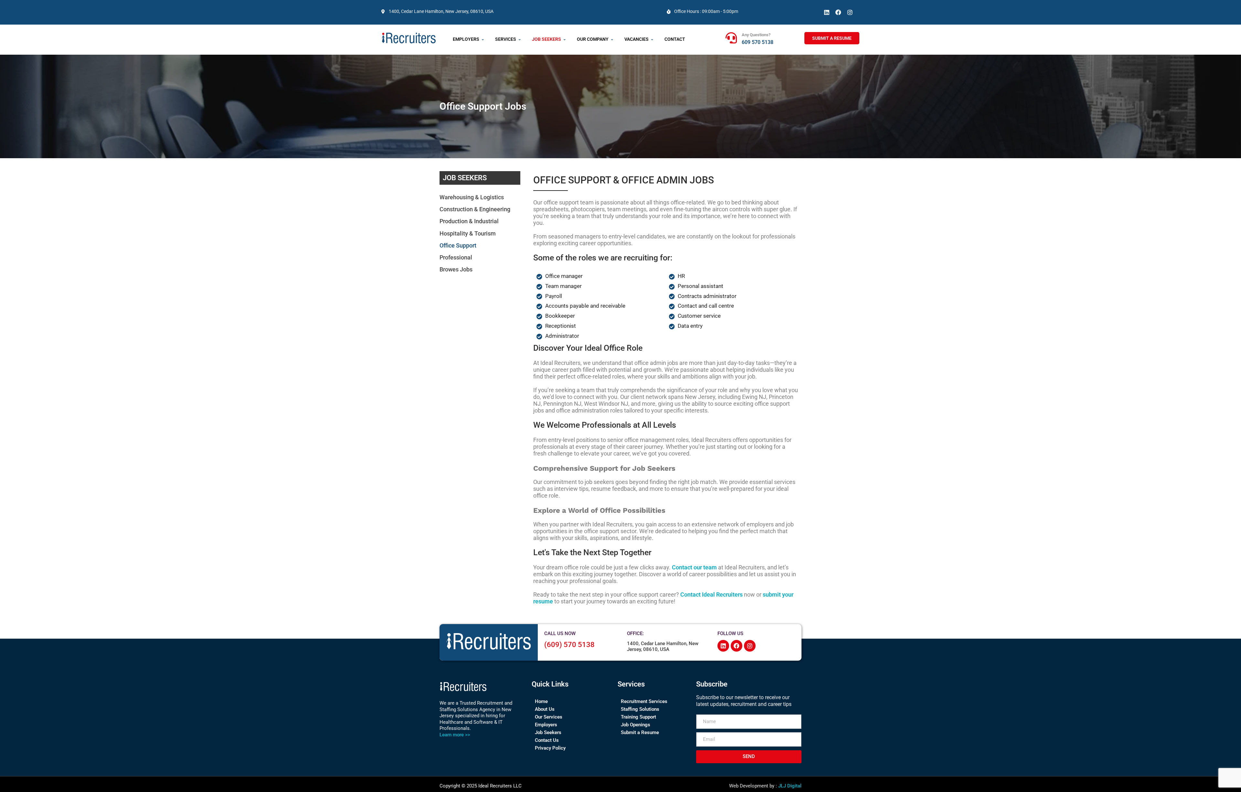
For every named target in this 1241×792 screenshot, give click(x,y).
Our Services (548, 717)
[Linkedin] (827, 12)
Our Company (593, 39)
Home (541, 701)
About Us (545, 709)
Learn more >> (455, 735)
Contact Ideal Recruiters (711, 594)
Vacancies (636, 39)
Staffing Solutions (640, 709)
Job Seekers (546, 39)
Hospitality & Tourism (468, 233)
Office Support (458, 245)
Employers (466, 39)
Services (505, 39)
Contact (674, 39)
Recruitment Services (644, 701)
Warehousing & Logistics (472, 197)
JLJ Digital (789, 786)
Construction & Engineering (475, 209)
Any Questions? (756, 34)
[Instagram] (850, 12)
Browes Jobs (456, 269)
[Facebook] (838, 12)
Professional (456, 257)
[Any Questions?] (731, 37)
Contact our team (694, 567)
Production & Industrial (469, 221)
